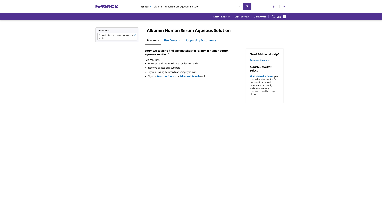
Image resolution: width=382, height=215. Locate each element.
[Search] (247, 6)
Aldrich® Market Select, (262, 76)
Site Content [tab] (172, 40)
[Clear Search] (240, 7)
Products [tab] (153, 40)
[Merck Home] (107, 6)
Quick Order (260, 16)
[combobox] (194, 6)
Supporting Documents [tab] (200, 40)
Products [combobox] (144, 6)
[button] (221, 16)
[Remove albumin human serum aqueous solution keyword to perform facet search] (135, 35)
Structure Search (166, 76)
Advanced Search (190, 76)
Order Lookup (242, 16)
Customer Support (259, 60)
